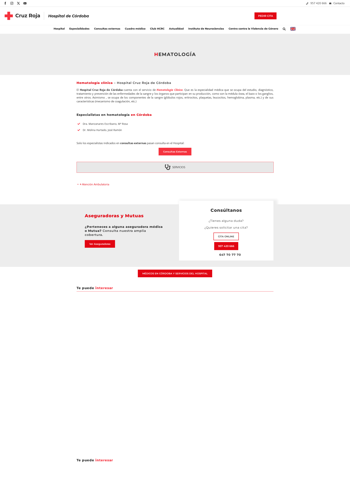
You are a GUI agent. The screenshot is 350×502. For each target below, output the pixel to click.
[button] (93, 184)
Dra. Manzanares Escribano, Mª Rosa (105, 124)
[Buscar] (284, 28)
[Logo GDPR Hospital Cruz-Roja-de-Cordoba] (47, 9)
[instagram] (11, 3)
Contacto (339, 3)
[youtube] (25, 3)
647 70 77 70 (229, 254)
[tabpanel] (175, 184)
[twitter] (18, 3)
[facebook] (5, 3)
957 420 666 (318, 3)
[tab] (175, 167)
